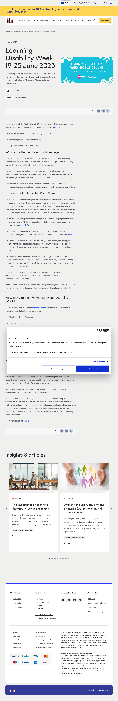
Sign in (96, 3)
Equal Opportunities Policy (46, 640)
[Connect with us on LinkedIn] (80, 599)
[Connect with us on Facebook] (68, 599)
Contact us (40, 592)
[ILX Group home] (10, 20)
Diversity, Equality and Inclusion (16, 98)
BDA (70, 234)
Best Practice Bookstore (97, 603)
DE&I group (28, 421)
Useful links (16, 636)
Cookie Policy (17, 647)
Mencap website (39, 308)
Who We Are (56, 20)
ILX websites (92, 592)
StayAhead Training (95, 612)
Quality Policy (42, 632)
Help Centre (67, 20)
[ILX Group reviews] (46, 662)
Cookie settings (57, 369)
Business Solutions (42, 20)
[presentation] (6, 507)
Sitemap (15, 632)
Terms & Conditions (19, 640)
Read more (16, 536)
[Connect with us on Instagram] (74, 599)
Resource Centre (19, 31)
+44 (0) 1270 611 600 (83, 3)
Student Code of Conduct (45, 643)
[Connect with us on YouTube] (63, 599)
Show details (99, 361)
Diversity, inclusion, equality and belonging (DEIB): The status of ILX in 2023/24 (84, 508)
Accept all (93, 369)
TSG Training (93, 607)
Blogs (31, 31)
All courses (17, 599)
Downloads (17, 603)
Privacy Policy (17, 643)
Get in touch (104, 20)
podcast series (11, 411)
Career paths (17, 607)
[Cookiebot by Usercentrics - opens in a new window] (99, 330)
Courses (20, 20)
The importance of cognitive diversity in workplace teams (30, 506)
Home (7, 31)
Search (90, 20)
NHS (26, 225)
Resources (78, 20)
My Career (30, 20)
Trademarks (41, 636)
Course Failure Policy (44, 647)
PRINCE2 (91, 599)
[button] (49, 558)
